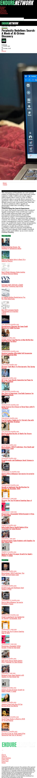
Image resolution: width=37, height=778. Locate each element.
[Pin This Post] (19, 186)
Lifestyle (3, 10)
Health (2, 9)
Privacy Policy (5, 761)
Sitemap (4, 763)
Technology (4, 13)
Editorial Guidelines (6, 758)
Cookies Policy (5, 759)
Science (3, 7)
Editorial (4, 51)
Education (3, 12)
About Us (4, 755)
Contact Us (4, 756)
